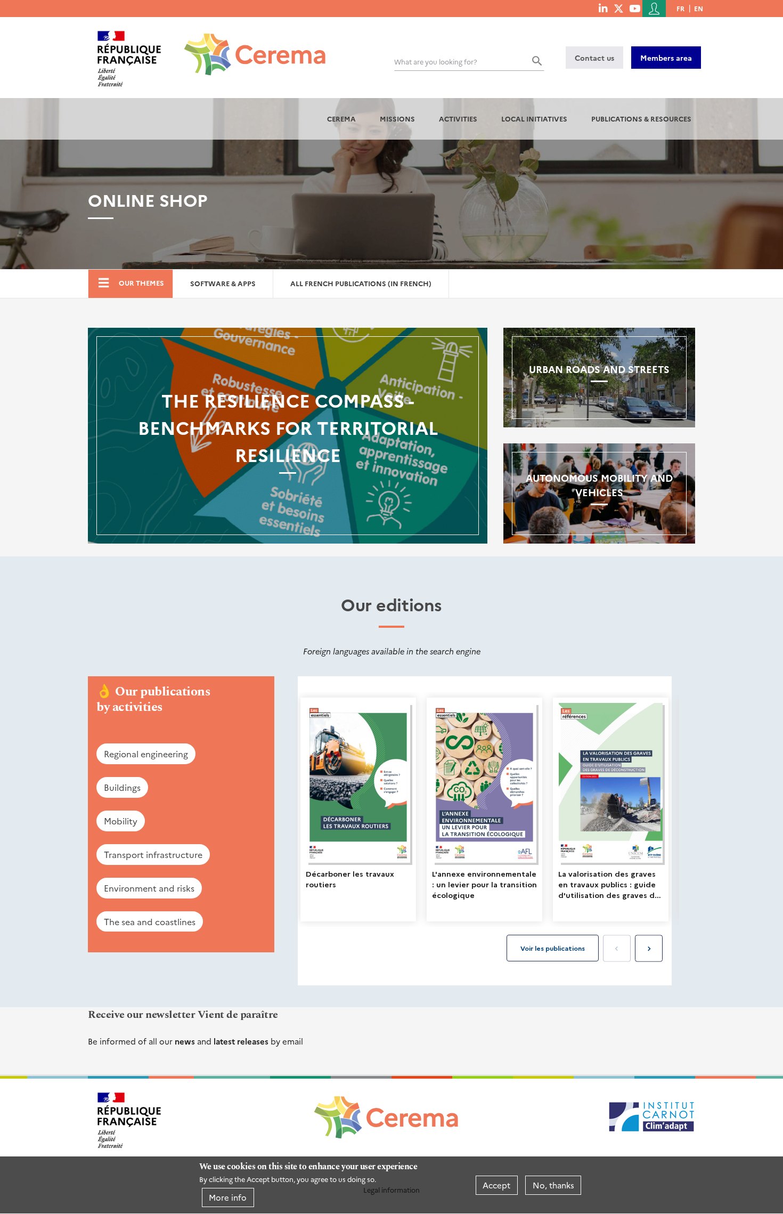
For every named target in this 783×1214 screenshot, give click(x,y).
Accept (496, 1185)
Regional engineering (146, 753)
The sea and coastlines (149, 921)
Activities (458, 118)
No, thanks (553, 1185)
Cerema (341, 118)
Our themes (141, 282)
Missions (397, 118)
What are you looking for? (435, 62)
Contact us (594, 57)
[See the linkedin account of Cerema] (603, 8)
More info (228, 1197)
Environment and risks (149, 888)
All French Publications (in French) (360, 283)
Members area (666, 57)
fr (680, 8)
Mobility (120, 821)
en (698, 8)
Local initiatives (534, 118)
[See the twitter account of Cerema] (619, 8)
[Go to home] (248, 46)
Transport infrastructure (153, 854)
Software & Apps (223, 283)
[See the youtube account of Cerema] (634, 8)
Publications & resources (641, 118)
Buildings (122, 787)
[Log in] (654, 8)
